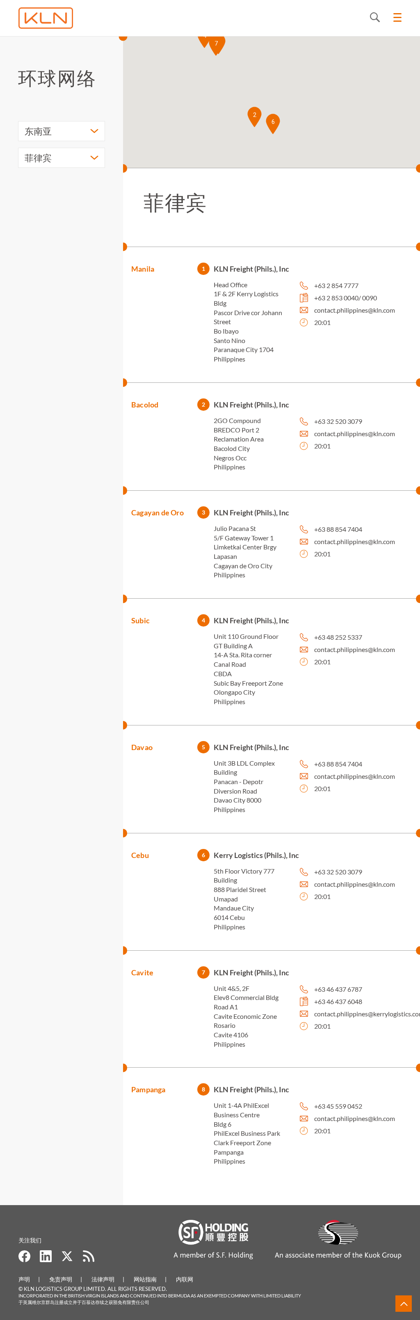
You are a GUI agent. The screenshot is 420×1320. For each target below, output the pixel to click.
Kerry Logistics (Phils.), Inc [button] (256, 855)
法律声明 (102, 1279)
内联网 (184, 1279)
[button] (254, 116)
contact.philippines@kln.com (354, 310)
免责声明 (60, 1279)
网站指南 (145, 1279)
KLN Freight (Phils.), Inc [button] (251, 268)
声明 (24, 1279)
